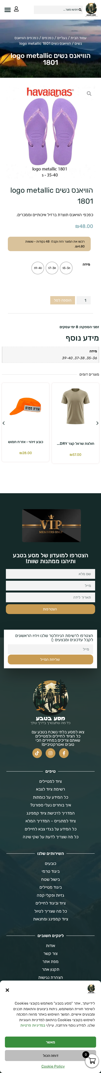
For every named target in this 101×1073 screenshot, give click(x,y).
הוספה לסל (62, 300)
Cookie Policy (53, 1066)
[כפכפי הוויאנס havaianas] (50, 132)
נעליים (62, 38)
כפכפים (47, 38)
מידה (86, 264)
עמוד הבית (79, 38)
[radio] (66, 268)
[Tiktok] (37, 753)
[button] (7, 990)
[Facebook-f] (64, 753)
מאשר (50, 1042)
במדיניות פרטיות (32, 1025)
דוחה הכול (50, 1055)
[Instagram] (50, 753)
